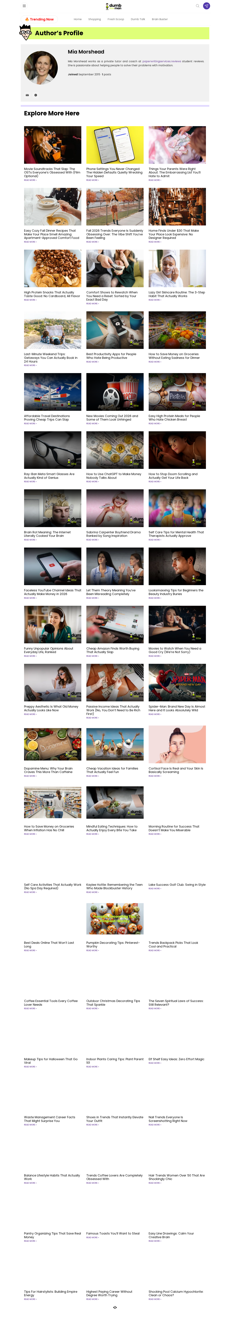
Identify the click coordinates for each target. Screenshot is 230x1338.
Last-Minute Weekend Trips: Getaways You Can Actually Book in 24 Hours (50, 357)
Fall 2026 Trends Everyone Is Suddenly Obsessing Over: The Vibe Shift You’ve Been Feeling (114, 234)
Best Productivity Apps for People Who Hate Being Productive (111, 356)
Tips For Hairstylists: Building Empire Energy (50, 1293)
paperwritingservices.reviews (161, 61)
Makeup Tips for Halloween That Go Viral (51, 1061)
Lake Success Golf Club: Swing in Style (177, 885)
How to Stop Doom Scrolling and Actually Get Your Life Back (173, 476)
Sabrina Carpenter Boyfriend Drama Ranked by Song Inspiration (113, 534)
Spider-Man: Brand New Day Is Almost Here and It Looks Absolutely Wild (177, 708)
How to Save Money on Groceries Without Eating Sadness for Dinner (174, 356)
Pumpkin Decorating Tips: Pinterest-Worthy (113, 944)
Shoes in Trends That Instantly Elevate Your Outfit (114, 1119)
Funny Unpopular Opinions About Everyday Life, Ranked (48, 650)
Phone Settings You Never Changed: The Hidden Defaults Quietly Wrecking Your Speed (114, 172)
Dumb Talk (138, 19)
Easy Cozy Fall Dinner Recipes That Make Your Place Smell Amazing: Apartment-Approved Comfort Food (51, 234)
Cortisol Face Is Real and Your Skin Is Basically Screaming (176, 770)
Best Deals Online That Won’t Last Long (49, 944)
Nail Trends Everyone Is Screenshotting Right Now (168, 1119)
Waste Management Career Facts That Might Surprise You (49, 1119)
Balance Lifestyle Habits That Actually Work (52, 1177)
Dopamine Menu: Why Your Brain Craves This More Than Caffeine (48, 770)
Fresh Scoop (116, 19)
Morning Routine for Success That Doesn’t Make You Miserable (174, 828)
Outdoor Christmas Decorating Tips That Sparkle (113, 1003)
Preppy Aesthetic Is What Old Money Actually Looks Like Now (51, 708)
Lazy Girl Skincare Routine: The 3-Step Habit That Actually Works (177, 294)
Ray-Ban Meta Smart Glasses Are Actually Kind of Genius (49, 476)
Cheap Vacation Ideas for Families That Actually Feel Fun (112, 770)
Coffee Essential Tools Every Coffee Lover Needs (51, 1003)
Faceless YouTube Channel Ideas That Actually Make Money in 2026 (52, 592)
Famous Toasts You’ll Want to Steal (113, 1233)
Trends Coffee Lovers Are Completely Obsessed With (114, 1177)
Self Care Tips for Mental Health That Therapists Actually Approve (176, 534)
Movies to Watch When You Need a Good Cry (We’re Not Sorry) (175, 650)
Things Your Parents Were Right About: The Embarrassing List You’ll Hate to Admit (175, 172)
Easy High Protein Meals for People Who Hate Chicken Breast (174, 418)
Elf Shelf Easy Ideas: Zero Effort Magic (176, 1059)
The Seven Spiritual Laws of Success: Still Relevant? (176, 1003)
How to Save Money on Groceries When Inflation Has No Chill (49, 828)
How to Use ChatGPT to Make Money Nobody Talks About (113, 476)
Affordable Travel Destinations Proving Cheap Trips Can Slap (47, 418)
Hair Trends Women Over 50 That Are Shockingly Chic (177, 1177)
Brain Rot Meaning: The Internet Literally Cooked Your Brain (47, 534)
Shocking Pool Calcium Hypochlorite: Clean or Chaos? (176, 1293)
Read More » (30, 180)
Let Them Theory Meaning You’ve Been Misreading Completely (111, 592)
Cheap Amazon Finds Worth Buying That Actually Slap (112, 650)
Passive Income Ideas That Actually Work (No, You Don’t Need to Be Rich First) (113, 710)
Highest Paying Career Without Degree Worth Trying (109, 1293)
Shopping (94, 19)
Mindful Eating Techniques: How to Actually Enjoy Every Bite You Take (112, 828)
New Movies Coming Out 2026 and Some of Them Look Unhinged (112, 418)
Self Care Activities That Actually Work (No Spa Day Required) (52, 886)
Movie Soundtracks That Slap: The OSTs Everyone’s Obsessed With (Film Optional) (52, 172)
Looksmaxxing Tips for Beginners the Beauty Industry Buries (176, 592)
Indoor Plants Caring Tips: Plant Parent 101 (115, 1061)
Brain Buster (160, 19)
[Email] (27, 95)
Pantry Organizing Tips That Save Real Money (52, 1235)
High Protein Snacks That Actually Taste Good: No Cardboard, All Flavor (52, 294)
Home (78, 19)
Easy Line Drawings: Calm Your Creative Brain (171, 1235)
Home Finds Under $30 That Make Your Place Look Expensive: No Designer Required (174, 234)
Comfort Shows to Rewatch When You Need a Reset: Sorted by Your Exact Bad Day (112, 296)
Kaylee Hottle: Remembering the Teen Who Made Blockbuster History (114, 886)
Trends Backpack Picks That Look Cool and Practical (173, 944)
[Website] (35, 95)
